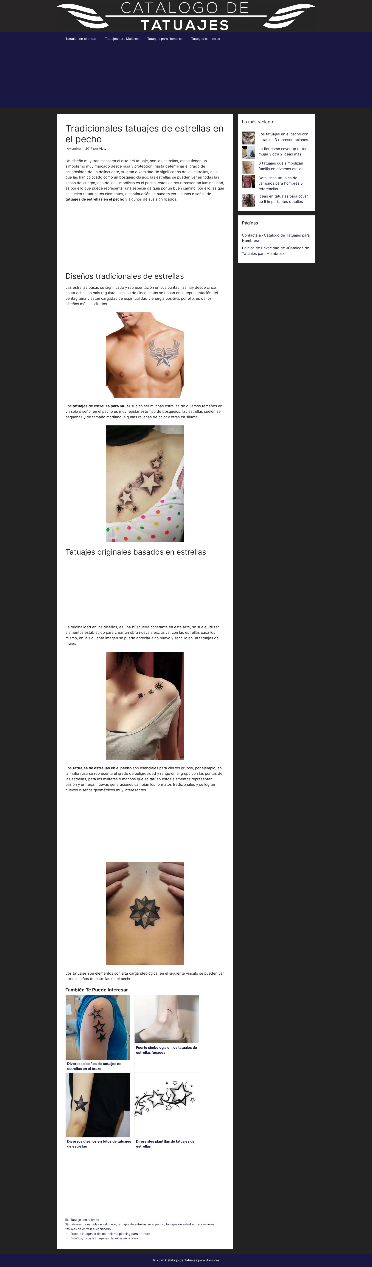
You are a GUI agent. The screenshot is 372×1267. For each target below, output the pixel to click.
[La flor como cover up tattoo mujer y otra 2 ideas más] (248, 153)
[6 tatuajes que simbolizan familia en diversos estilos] (248, 168)
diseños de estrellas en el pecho (103, 979)
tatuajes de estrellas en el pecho (141, 1224)
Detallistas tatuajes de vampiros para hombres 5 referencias (281, 183)
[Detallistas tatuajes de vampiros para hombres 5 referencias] (248, 182)
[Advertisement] (186, 77)
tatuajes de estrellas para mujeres (190, 1224)
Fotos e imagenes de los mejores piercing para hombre (110, 1234)
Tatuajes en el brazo (80, 39)
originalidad (81, 627)
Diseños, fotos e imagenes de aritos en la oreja (104, 1238)
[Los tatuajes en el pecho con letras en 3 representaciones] (248, 139)
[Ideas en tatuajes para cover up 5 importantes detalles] (248, 201)
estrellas (80, 287)
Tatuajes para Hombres (165, 39)
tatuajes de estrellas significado (88, 1229)
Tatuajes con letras (205, 39)
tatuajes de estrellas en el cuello (93, 1224)
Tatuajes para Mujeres (122, 39)
